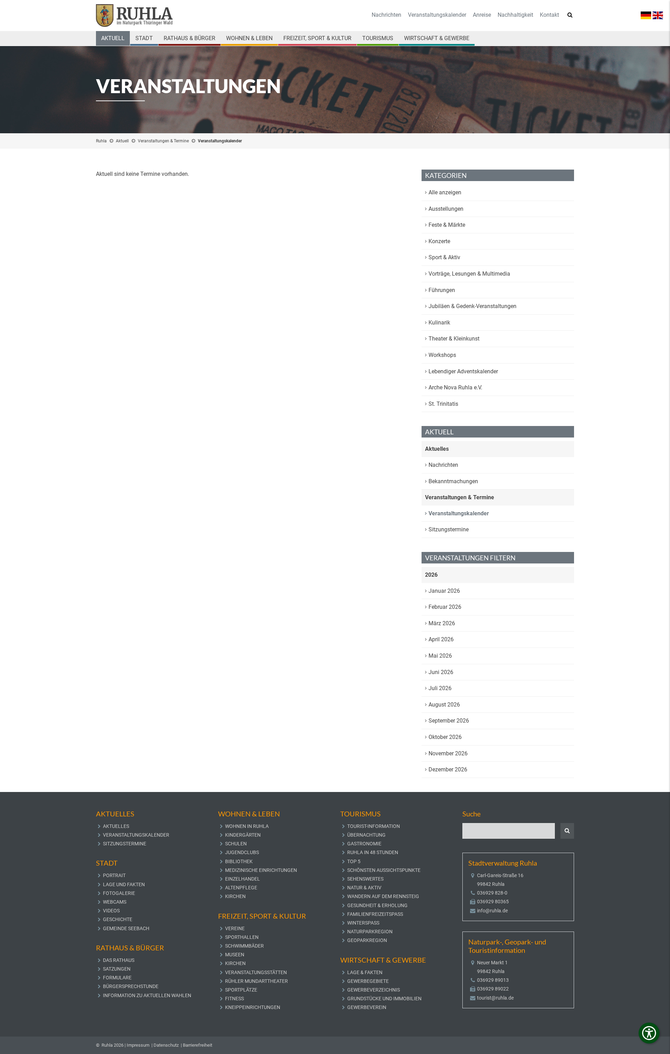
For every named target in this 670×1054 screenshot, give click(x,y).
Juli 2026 (440, 688)
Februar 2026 (445, 607)
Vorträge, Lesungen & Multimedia (469, 273)
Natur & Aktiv (364, 887)
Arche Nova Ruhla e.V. (455, 387)
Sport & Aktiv (444, 257)
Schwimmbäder (244, 946)
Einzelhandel (242, 879)
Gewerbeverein (366, 1007)
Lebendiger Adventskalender (463, 371)
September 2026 (449, 720)
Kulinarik (439, 322)
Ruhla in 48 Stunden (372, 852)
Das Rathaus (118, 960)
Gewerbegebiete (368, 981)
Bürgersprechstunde (130, 986)
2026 (431, 574)
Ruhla (101, 141)
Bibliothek (239, 861)
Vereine (235, 928)
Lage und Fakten (124, 884)
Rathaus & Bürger (189, 38)
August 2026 (444, 704)
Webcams (114, 902)
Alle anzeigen (445, 192)
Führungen (442, 290)
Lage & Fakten (364, 972)
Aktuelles (437, 449)
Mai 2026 (440, 655)
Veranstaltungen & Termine (163, 141)
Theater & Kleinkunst (454, 338)
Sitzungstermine (449, 529)
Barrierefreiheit (197, 1045)
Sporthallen (242, 937)
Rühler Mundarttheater (256, 981)
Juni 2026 (441, 672)
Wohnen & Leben (249, 38)
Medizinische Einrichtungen (261, 870)
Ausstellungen (446, 208)
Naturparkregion (370, 931)
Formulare (117, 977)
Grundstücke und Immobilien (384, 998)
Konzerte (439, 241)
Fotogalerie (119, 893)
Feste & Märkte (447, 225)
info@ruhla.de (492, 910)
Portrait (114, 875)
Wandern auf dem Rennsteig (383, 896)
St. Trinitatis (443, 404)
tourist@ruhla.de (495, 998)
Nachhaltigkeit (515, 15)
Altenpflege (241, 887)
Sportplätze (241, 990)
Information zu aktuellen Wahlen (147, 995)
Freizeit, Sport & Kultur (317, 38)
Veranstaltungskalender (437, 15)
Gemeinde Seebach (126, 928)
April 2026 (441, 639)
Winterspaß (363, 923)
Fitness (234, 998)
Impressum (138, 1045)
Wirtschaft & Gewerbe (436, 38)
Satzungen (117, 969)
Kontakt (549, 15)
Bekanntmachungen (453, 481)
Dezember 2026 (448, 769)
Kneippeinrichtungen (252, 1007)
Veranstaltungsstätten (256, 972)
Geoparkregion (367, 940)
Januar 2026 (444, 591)
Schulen (236, 843)
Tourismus (377, 38)
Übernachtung (366, 835)
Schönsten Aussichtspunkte (383, 870)
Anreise (482, 15)
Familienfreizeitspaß (375, 914)
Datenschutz (166, 1045)
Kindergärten (243, 835)
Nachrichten (386, 15)
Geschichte (117, 919)
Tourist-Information (373, 826)
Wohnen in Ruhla (247, 826)
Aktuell (113, 38)
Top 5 (353, 861)
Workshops (442, 355)
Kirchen (235, 896)
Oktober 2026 (445, 737)
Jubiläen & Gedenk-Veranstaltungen (472, 306)
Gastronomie (364, 843)
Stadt (144, 38)
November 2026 (448, 753)
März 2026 (442, 623)
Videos (111, 910)
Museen (234, 954)
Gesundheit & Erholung (377, 905)
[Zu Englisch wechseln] (658, 15)
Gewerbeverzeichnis (373, 990)
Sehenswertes (365, 879)
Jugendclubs (242, 852)
